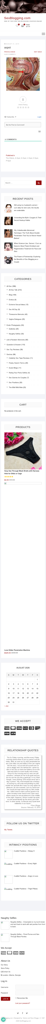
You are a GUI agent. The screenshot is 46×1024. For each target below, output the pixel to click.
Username (4, 987)
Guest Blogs (13, 368)
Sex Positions (14, 382)
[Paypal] (25, 728)
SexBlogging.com (17, 18)
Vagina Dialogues (15, 319)
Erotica (11, 299)
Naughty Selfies (14, 333)
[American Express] (6, 728)
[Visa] (19, 728)
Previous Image (9, 52)
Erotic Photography (14, 325)
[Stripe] (6, 733)
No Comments (11, 54)
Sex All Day (13, 309)
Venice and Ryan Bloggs (31, 1018)
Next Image (38, 52)
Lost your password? (22, 1003)
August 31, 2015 (12, 44)
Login (39, 117)
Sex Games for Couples (17, 377)
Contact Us (6, 971)
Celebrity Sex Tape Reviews (19, 358)
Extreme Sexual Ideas (17, 304)
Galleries (12, 329)
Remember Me (22, 998)
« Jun (6, 706)
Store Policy (5, 968)
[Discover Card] (37, 728)
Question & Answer (14, 344)
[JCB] (13, 733)
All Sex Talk (13, 290)
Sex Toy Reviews (13, 349)
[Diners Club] (31, 728)
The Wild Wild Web (16, 387)
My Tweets (8, 829)
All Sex (9, 286)
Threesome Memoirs (16, 314)
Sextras (9, 354)
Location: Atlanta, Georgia (11, 975)
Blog (10, 294)
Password (4, 993)
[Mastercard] (13, 728)
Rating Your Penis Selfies (18, 372)
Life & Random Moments (16, 339)
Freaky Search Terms (17, 363)
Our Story (4, 965)
